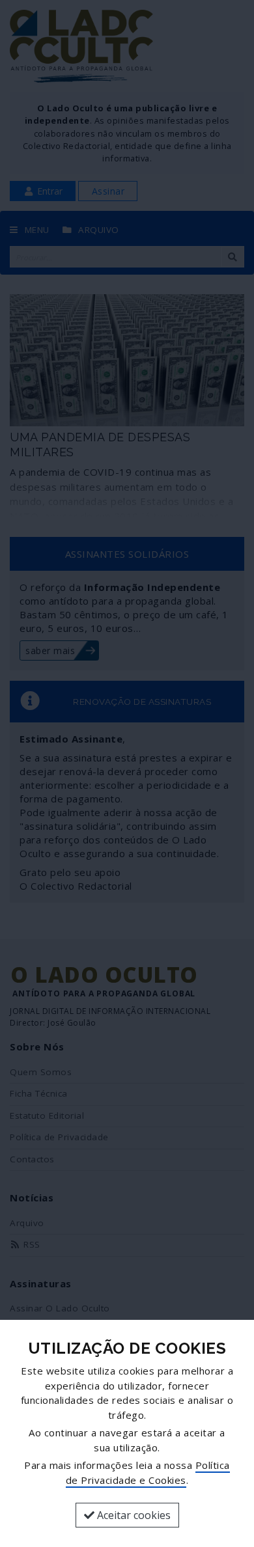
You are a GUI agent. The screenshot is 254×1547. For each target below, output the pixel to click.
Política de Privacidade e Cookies (148, 1472)
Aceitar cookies (132, 1515)
